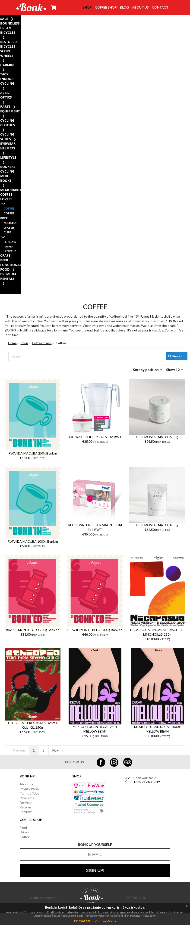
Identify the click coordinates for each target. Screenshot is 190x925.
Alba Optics (6, 94)
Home (12, 343)
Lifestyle (8, 157)
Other (9, 246)
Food (23, 827)
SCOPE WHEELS (6, 53)
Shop (87, 7)
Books (5, 180)
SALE (4, 18)
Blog (124, 7)
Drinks (24, 832)
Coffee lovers (6, 196)
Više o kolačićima (105, 921)
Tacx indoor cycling (7, 79)
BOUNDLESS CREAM (10, 25)
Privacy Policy (29, 789)
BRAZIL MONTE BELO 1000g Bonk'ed (95, 630)
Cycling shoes (7, 136)
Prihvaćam (82, 921)
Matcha (10, 223)
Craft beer (5, 257)
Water (9, 228)
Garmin (7, 65)
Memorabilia (12, 190)
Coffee (9, 208)
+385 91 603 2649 (146, 782)
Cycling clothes (7, 122)
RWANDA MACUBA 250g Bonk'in (32, 453)
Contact (160, 7)
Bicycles (7, 32)
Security (26, 812)
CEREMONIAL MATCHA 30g (157, 437)
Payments (27, 798)
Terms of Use (29, 793)
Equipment (10, 111)
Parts (5, 106)
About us (140, 7)
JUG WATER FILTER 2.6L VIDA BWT (95, 437)
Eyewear (8, 143)
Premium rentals (8, 276)
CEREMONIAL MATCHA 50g (157, 525)
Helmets (7, 148)
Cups (7, 232)
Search (177, 356)
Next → (57, 750)
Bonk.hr (27, 776)
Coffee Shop (106, 7)
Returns (26, 807)
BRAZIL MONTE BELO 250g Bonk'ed (32, 630)
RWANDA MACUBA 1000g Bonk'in (32, 541)
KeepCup (10, 251)
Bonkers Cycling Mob (7, 171)
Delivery (26, 802)
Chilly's (10, 242)
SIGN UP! (95, 870)
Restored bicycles (8, 44)
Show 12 (173, 370)
